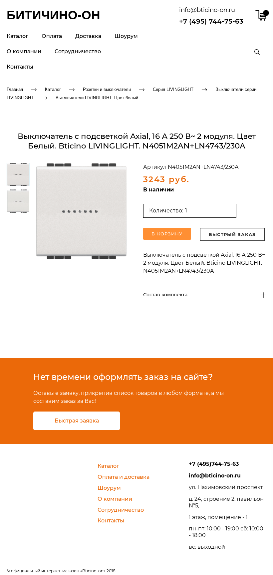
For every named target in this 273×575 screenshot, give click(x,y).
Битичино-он (53, 15)
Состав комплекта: (165, 295)
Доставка (88, 36)
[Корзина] (260, 15)
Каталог (17, 36)
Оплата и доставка (123, 477)
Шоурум (126, 36)
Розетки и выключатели (107, 89)
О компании (24, 51)
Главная (15, 89)
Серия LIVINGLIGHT (173, 89)
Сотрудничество (78, 51)
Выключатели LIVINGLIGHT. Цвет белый (97, 97)
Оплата (52, 36)
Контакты (20, 67)
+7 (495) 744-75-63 (211, 21)
